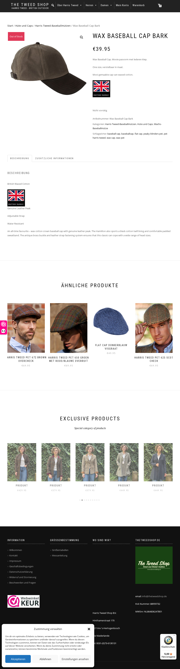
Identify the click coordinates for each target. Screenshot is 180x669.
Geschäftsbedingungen (21, 566)
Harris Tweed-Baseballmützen (53, 25)
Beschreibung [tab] (19, 158)
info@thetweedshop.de (154, 596)
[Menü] (174, 636)
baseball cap (113, 133)
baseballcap (127, 133)
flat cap (138, 133)
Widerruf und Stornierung (22, 577)
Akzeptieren (18, 659)
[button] (89, 629)
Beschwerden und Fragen (22, 582)
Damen (105, 5)
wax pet (120, 137)
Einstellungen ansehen (75, 659)
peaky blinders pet (153, 133)
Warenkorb (139, 5)
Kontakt (13, 555)
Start (10, 25)
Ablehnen (45, 659)
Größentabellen (60, 550)
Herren (89, 5)
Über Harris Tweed (67, 5)
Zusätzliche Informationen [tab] (54, 158)
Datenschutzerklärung (21, 571)
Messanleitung (59, 555)
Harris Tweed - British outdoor (30, 8)
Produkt (22, 485)
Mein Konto (122, 5)
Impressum (15, 560)
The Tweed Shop (30, 5)
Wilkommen (15, 550)
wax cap (111, 137)
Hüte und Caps (24, 25)
